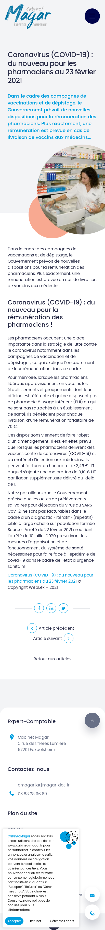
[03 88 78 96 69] (92, 912)
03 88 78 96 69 (32, 794)
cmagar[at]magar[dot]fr (44, 785)
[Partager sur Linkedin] (51, 608)
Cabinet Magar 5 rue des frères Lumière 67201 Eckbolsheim (42, 743)
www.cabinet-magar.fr (25, 845)
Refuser (35, 921)
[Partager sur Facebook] (39, 608)
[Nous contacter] (92, 894)
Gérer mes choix (62, 921)
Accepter (14, 921)
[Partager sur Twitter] (63, 608)
